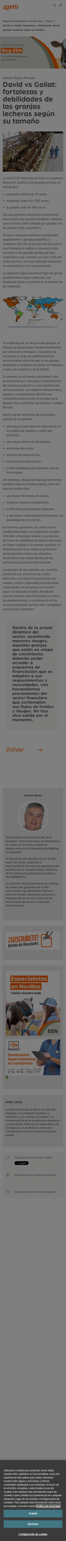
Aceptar (33, 1513)
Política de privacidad (48, 1506)
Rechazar (33, 1524)
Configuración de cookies (33, 1534)
